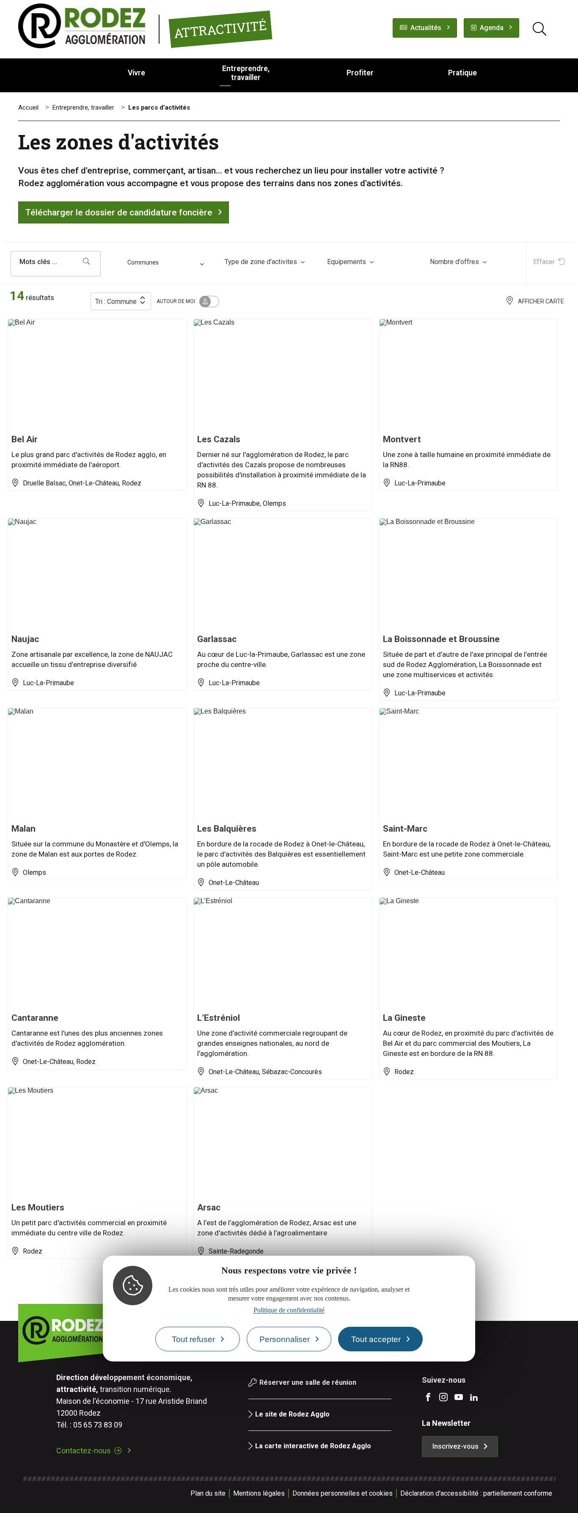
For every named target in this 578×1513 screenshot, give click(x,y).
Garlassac (217, 639)
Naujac (25, 639)
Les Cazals (218, 439)
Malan (23, 829)
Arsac (208, 1207)
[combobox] (167, 263)
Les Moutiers (37, 1207)
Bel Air (24, 439)
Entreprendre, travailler (83, 107)
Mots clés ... (38, 262)
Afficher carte (541, 301)
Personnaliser (284, 1339)
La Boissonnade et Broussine (441, 639)
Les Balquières (226, 829)
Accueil (28, 107)
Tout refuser (193, 1339)
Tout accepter (376, 1339)
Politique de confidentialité (289, 1310)
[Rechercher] (86, 262)
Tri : (116, 302)
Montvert (402, 439)
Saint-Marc (405, 829)
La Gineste (404, 1018)
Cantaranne (34, 1018)
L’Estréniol (218, 1018)
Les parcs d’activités (159, 107)
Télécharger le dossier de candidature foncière (118, 212)
